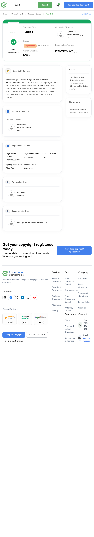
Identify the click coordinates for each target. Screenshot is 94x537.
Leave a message (87, 339)
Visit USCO (87, 14)
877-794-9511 (86, 326)
